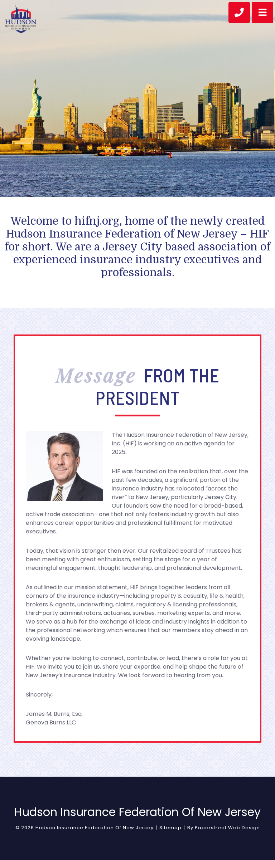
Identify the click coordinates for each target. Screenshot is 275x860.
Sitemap (170, 827)
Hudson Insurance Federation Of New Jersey (94, 827)
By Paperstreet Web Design (223, 827)
